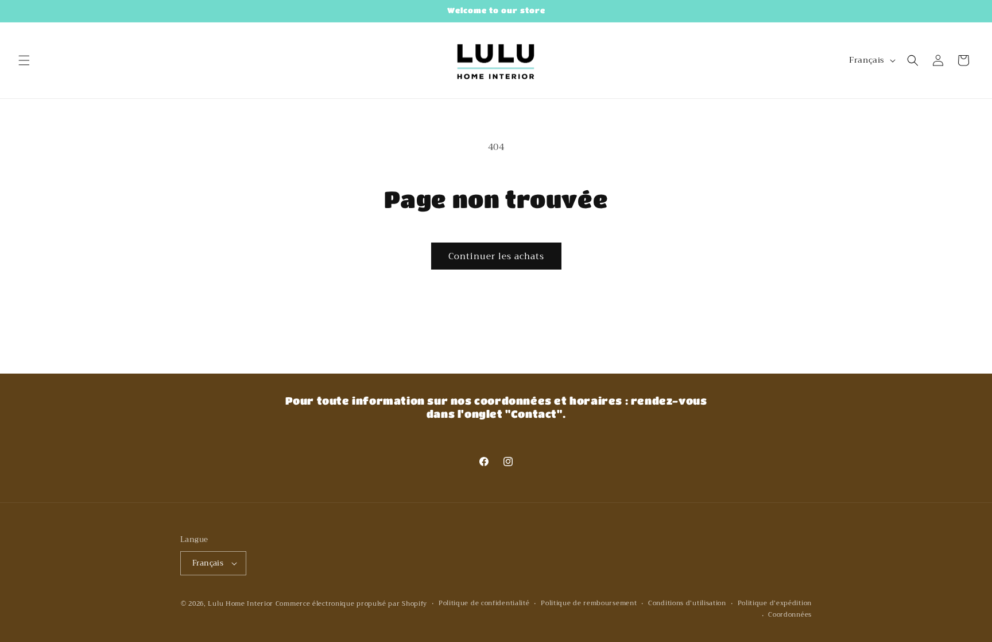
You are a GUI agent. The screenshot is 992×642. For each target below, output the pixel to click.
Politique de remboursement (589, 603)
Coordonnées (790, 615)
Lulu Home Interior (240, 603)
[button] (24, 60)
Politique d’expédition (775, 603)
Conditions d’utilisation (687, 603)
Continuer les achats (496, 256)
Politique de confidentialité (484, 603)
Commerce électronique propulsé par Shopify (351, 603)
